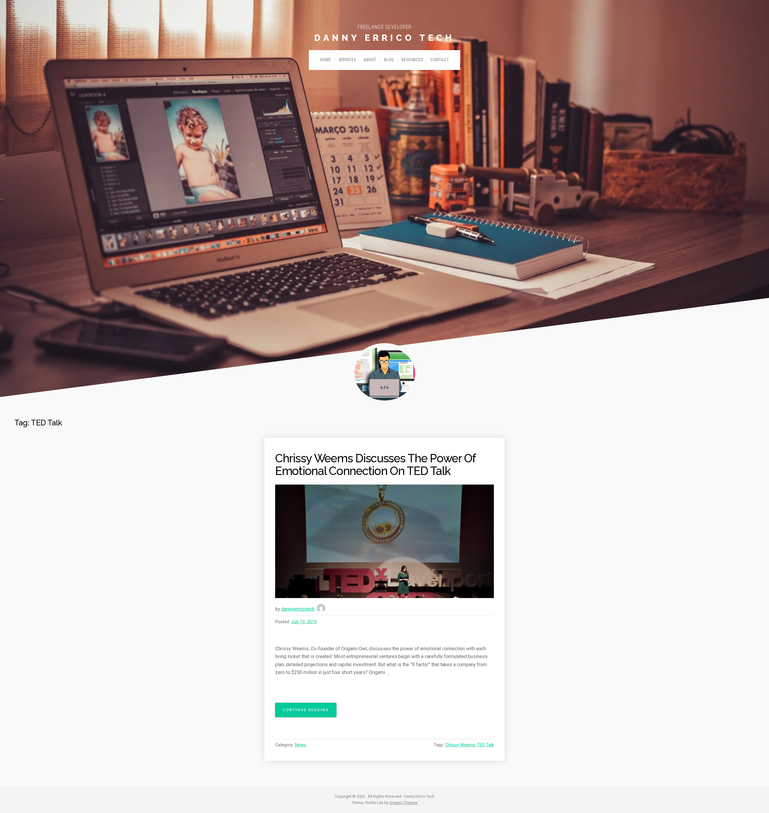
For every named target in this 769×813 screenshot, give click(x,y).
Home (325, 59)
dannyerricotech (298, 609)
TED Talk (485, 745)
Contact (439, 59)
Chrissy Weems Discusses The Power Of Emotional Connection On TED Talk (375, 465)
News (300, 745)
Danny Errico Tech (384, 38)
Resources (412, 59)
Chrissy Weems (460, 745)
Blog (389, 59)
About (369, 59)
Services (347, 59)
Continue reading (309, 712)
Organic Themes (403, 802)
